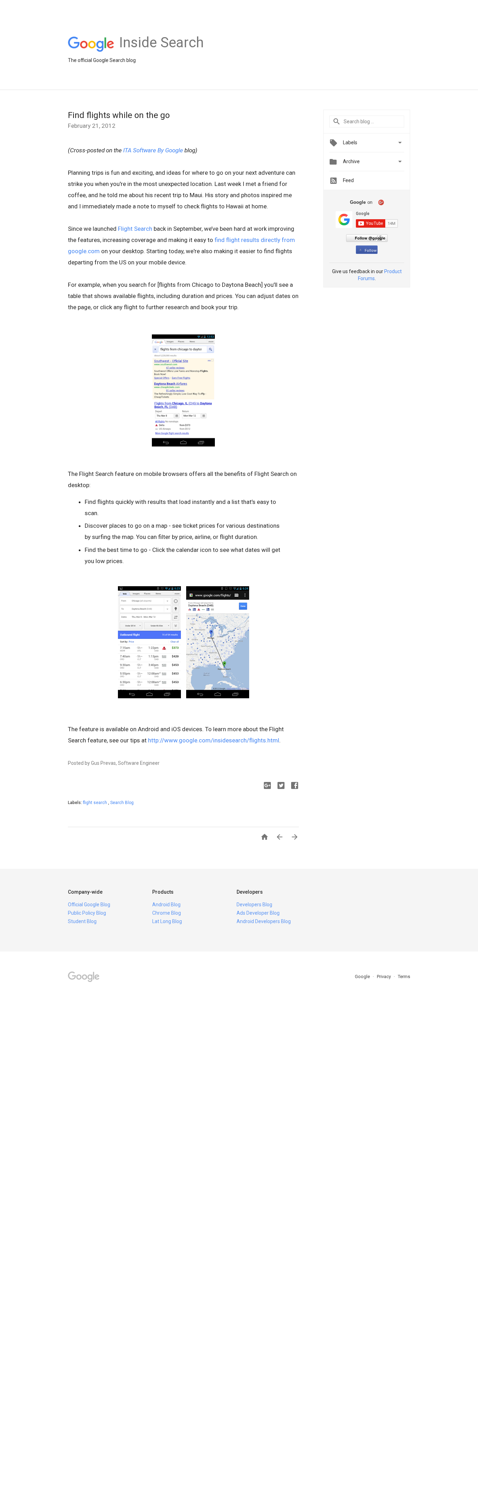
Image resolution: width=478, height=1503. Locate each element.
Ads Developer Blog (258, 913)
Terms (404, 976)
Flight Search (135, 228)
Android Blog (166, 904)
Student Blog (82, 921)
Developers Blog (254, 904)
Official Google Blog (89, 904)
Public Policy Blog (87, 913)
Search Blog (122, 802)
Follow (371, 250)
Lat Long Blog (167, 921)
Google (363, 976)
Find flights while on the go (119, 115)
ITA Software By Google (153, 150)
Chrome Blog (166, 913)
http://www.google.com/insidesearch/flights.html (213, 740)
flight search (95, 802)
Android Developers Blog (264, 921)
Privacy (384, 976)
